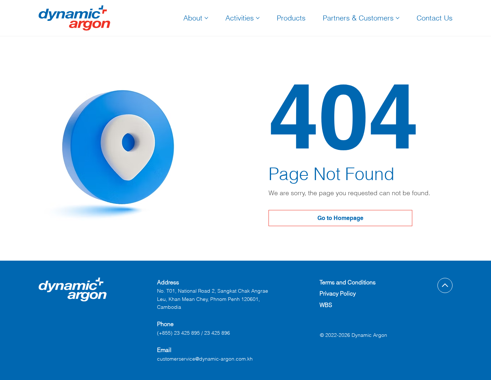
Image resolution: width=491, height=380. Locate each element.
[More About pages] (206, 18)
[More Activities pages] (258, 18)
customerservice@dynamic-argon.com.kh (205, 359)
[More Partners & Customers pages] (397, 18)
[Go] (445, 285)
